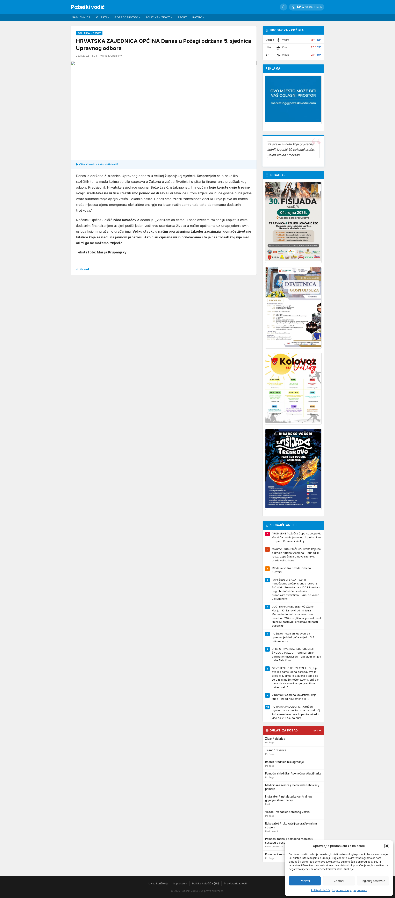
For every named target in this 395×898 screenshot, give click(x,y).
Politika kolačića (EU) (205, 883)
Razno (198, 17)
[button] (387, 846)
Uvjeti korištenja (342, 890)
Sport (182, 17)
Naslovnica (81, 17)
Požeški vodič (88, 7)
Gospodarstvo (127, 17)
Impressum (360, 890)
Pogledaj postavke (372, 881)
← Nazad (82, 269)
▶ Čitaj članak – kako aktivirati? (97, 164)
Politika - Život (158, 17)
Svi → (317, 730)
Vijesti (102, 17)
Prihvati (305, 881)
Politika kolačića (320, 890)
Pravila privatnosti (235, 883)
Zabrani (339, 881)
